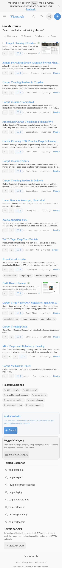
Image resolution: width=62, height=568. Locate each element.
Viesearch (17, 16)
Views (40, 36)
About (18, 563)
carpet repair (26, 275)
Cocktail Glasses (32, 230)
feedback (31, 9)
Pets (37, 250)
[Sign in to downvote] (11, 53)
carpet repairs (10, 275)
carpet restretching (15, 400)
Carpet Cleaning (32, 93)
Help (37, 563)
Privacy (25, 563)
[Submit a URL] (57, 16)
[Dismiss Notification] (58, 6)
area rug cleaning (29, 319)
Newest (27, 36)
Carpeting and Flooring (35, 270)
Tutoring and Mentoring (35, 211)
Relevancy (12, 36)
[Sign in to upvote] (5, 53)
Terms (31, 563)
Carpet (35, 376)
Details (56, 73)
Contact (43, 563)
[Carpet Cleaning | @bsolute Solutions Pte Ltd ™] (50, 48)
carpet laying (40, 395)
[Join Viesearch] (41, 16)
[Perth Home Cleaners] (50, 288)
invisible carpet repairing (46, 275)
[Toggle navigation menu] (4, 16)
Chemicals (35, 73)
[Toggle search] (33, 16)
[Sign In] (49, 16)
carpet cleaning (11, 319)
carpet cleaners (48, 319)
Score (53, 36)
